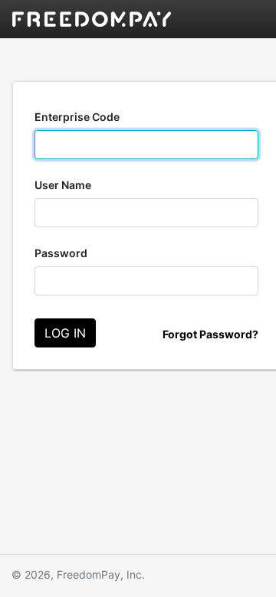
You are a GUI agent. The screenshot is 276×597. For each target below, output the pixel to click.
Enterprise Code (77, 116)
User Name (62, 184)
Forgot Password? (210, 334)
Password (60, 252)
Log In (65, 333)
